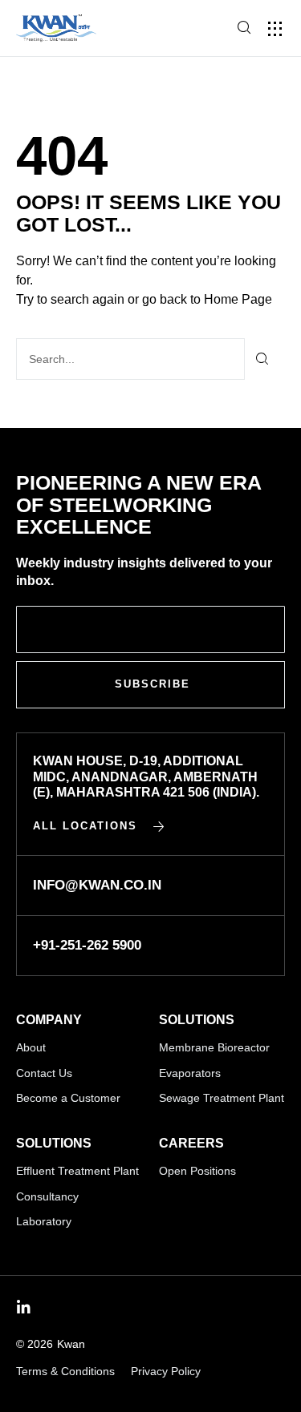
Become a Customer (68, 1097)
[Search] (263, 359)
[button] (275, 28)
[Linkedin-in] (23, 1307)
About (31, 1047)
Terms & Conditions (65, 1371)
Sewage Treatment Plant (221, 1097)
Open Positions (197, 1170)
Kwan (71, 1343)
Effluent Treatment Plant (77, 1170)
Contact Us (44, 1073)
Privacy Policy (166, 1371)
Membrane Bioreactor (214, 1047)
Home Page (238, 299)
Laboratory (43, 1221)
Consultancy (47, 1196)
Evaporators (190, 1073)
